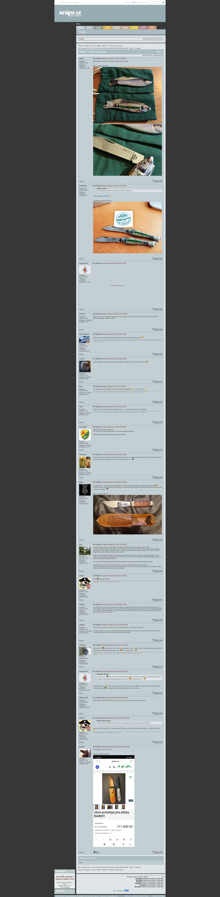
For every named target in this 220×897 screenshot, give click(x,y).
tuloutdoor (82, 645)
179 (96, 48)
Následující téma (158, 55)
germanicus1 (83, 263)
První (88, 48)
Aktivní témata (152, 39)
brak (80, 544)
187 (118, 48)
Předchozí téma (147, 55)
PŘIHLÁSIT (76, 2)
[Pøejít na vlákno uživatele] (96, 852)
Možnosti (160, 52)
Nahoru (81, 181)
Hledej (145, 39)
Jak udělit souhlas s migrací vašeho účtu (65, 877)
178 (93, 48)
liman (81, 386)
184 (110, 48)
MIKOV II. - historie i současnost (112, 46)
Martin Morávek (84, 334)
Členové (160, 39)
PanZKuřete (83, 186)
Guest (81, 862)
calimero (82, 314)
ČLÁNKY (144, 2)
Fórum (78, 24)
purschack (82, 454)
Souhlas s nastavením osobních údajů (136, 896)
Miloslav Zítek (83, 698)
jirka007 (81, 747)
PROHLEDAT (129, 2)
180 (98, 48)
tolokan (81, 58)
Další (131, 48)
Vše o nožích (97, 46)
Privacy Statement (70, 896)
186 (116, 48)
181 (101, 48)
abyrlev (81, 576)
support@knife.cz (112, 896)
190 (127, 48)
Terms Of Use (60, 896)
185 (113, 48)
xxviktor (82, 604)
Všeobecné (87, 46)
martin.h (82, 359)
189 (124, 48)
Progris (162, 896)
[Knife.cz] (70, 16)
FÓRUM (137, 2)
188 (121, 48)
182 (104, 48)
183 (107, 48)
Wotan (81, 482)
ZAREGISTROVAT (65, 2)
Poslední (137, 48)
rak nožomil (83, 427)
